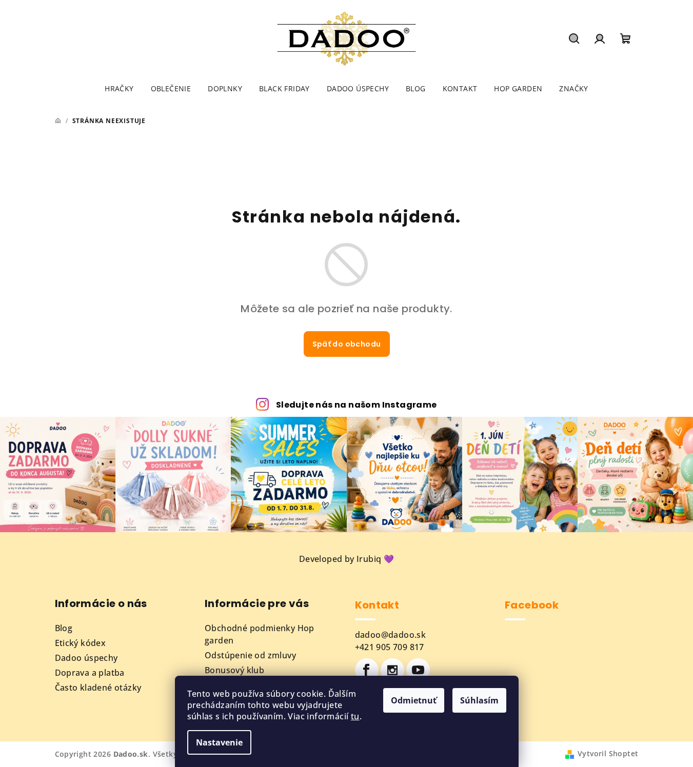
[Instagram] (392, 670)
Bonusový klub (234, 670)
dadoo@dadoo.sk (390, 634)
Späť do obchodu (346, 344)
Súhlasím (479, 700)
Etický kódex (80, 643)
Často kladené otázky (98, 687)
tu (355, 716)
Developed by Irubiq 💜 (346, 558)
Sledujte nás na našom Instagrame (356, 405)
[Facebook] (367, 670)
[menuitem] (119, 88)
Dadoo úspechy (86, 657)
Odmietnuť (414, 700)
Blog (64, 628)
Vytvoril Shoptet (608, 753)
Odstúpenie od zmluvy (250, 655)
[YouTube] (418, 670)
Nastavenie (219, 742)
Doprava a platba (90, 672)
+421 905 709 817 (389, 647)
